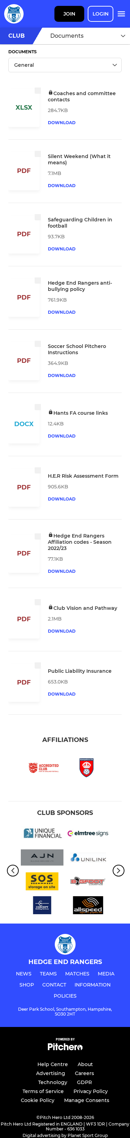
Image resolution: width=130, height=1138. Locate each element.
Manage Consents (86, 1100)
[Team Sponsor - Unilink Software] (88, 858)
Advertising (50, 1073)
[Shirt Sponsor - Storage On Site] (42, 882)
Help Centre (52, 1064)
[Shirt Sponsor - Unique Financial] (42, 835)
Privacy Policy (90, 1091)
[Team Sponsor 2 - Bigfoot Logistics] (88, 882)
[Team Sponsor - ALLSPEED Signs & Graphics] (88, 906)
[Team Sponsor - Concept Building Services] (42, 906)
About (85, 1064)
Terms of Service (43, 1091)
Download (62, 122)
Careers (84, 1073)
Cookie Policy (37, 1100)
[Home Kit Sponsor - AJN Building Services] (42, 858)
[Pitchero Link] (65, 1048)
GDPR (84, 1082)
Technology (52, 1082)
